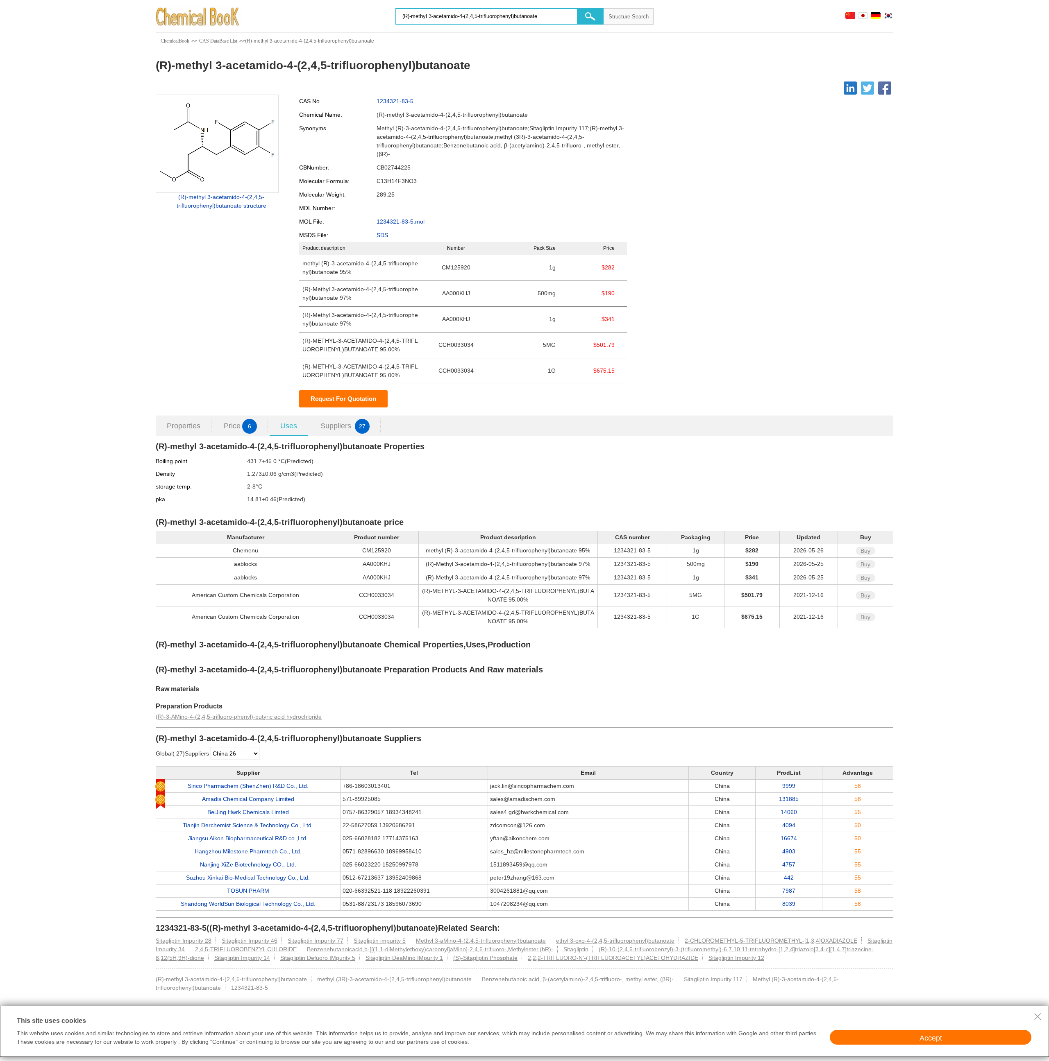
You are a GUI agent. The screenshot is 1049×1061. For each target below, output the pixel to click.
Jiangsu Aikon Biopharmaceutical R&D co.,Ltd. (248, 838)
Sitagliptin (575, 949)
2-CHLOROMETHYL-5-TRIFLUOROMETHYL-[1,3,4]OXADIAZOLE (771, 940)
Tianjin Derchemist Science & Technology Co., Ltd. (248, 825)
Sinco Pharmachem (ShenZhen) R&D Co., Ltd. (248, 786)
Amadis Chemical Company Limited (248, 799)
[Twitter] (867, 88)
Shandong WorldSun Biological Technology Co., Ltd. (248, 903)
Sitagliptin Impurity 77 (315, 940)
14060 (789, 812)
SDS (382, 235)
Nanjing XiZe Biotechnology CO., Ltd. (248, 864)
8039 (788, 903)
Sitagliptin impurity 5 (380, 940)
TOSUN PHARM (248, 890)
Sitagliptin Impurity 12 (736, 958)
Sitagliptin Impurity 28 (183, 940)
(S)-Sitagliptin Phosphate (485, 958)
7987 (788, 890)
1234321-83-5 (395, 101)
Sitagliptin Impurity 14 (242, 958)
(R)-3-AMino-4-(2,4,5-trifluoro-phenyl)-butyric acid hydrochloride (239, 716)
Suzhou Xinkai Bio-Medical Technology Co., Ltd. (248, 877)
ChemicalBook (175, 41)
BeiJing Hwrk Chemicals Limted (248, 812)
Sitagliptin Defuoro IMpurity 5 (317, 958)
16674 (789, 838)
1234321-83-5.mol (401, 221)
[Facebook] (884, 88)
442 (789, 877)
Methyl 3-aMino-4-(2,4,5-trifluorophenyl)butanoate (481, 940)
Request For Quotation (343, 398)
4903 (788, 851)
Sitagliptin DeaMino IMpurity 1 (404, 958)
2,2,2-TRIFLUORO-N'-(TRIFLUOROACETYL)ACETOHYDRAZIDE (613, 958)
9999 (788, 786)
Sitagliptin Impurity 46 (249, 940)
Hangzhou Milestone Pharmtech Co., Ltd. (248, 851)
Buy (865, 550)
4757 (788, 864)
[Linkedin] (850, 88)
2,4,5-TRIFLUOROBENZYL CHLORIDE (246, 949)
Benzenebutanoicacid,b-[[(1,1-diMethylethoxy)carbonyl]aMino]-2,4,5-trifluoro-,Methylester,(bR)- (430, 949)
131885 (789, 799)
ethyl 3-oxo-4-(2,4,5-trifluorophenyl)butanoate (615, 940)
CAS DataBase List (218, 41)
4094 (788, 825)
